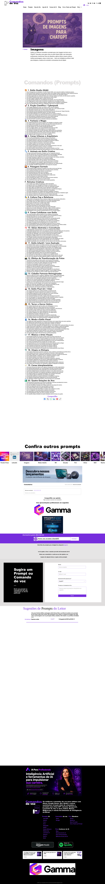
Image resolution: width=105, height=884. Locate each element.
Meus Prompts (74, 822)
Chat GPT (45, 818)
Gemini (45, 820)
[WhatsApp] (51, 399)
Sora (44, 823)
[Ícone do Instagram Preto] (92, 3)
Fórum (71, 818)
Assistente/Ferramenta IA (64, 578)
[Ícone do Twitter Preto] (98, 3)
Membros (72, 820)
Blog (57, 831)
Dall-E (44, 827)
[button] (30, 7)
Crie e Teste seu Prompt (75, 823)
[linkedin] (88, 3)
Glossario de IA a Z (61, 833)
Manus (45, 836)
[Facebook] (44, 399)
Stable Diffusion (47, 829)
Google (58, 820)
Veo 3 (44, 822)
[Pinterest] (57, 399)
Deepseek (45, 825)
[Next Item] (103, 459)
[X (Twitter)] (47, 399)
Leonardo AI (46, 832)
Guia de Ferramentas (61, 834)
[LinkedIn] (54, 399)
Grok (44, 838)
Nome (59, 564)
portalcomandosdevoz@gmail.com (55, 882)
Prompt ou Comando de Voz (65, 585)
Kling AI (45, 834)
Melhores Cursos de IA (61, 836)
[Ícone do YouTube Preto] (94, 3)
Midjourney (46, 831)
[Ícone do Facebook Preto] (96, 3)
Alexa (57, 818)
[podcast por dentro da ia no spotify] (90, 3)
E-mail (59, 571)
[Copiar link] (60, 399)
